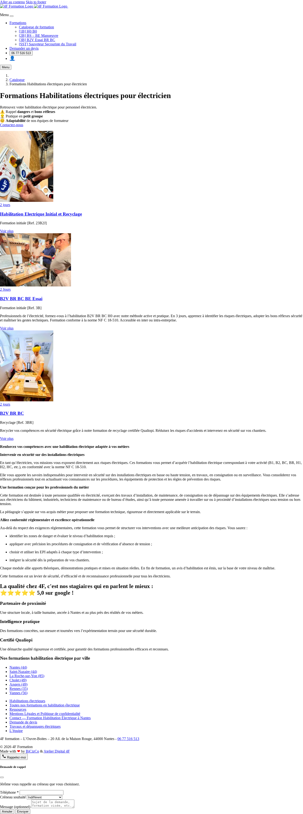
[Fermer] (2, 777)
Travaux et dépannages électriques (35, 726)
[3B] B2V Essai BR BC (37, 40)
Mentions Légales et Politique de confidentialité (44, 714)
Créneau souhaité (13, 797)
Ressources (17, 709)
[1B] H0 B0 (28, 31)
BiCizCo (32, 751)
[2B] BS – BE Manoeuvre (38, 36)
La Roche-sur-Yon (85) (26, 676)
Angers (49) (18, 684)
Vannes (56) (18, 693)
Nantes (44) (18, 667)
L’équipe (16, 731)
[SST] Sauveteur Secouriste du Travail (47, 44)
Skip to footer (36, 2)
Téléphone (9, 792)
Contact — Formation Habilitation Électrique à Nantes (50, 718)
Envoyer (22, 811)
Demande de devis (23, 722)
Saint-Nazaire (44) (23, 672)
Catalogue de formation (36, 27)
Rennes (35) (18, 689)
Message (15, 807)
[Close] (11, 16)
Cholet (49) (18, 680)
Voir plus (6, 231)
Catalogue (17, 80)
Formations (17, 23)
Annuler (7, 811)
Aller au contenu (12, 2)
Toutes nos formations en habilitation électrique (44, 705)
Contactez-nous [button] (11, 125)
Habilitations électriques (27, 701)
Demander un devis (24, 48)
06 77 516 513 (21, 53)
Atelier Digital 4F (57, 751)
